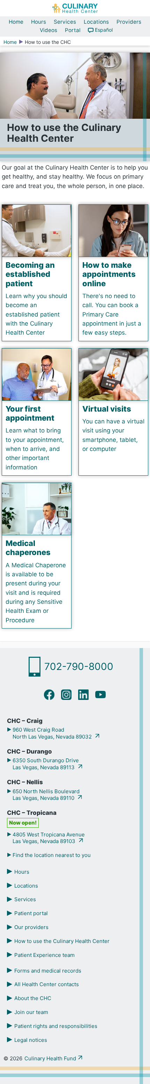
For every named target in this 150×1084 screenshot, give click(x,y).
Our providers (31, 927)
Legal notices (30, 1040)
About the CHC (32, 998)
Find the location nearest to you (51, 855)
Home (16, 21)
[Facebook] (49, 694)
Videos (48, 30)
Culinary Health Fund (50, 1058)
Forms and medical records (47, 970)
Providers (129, 21)
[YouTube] (100, 694)
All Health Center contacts (46, 984)
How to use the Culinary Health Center (62, 941)
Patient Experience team (44, 955)
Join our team (31, 1012)
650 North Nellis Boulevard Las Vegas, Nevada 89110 (45, 795)
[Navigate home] (75, 8)
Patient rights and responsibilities (55, 1026)
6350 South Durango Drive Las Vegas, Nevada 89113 (45, 764)
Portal (73, 30)
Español (104, 30)
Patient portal (31, 913)
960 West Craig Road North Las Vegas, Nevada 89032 (52, 733)
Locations (96, 21)
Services (65, 21)
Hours (38, 21)
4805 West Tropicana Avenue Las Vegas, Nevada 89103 (48, 838)
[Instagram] (66, 694)
